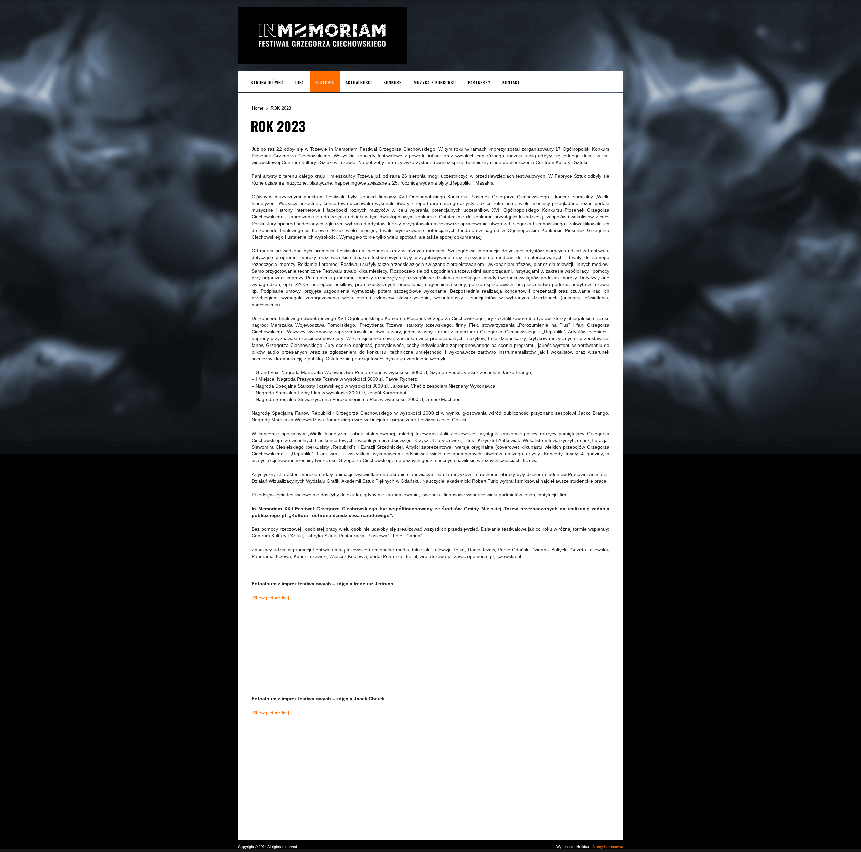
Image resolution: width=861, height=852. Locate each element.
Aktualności (359, 82)
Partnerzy (479, 82)
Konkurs (393, 82)
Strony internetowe (607, 847)
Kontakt (511, 82)
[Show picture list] (270, 597)
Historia (324, 82)
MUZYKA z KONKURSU (435, 82)
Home (257, 108)
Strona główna (267, 82)
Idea (299, 82)
